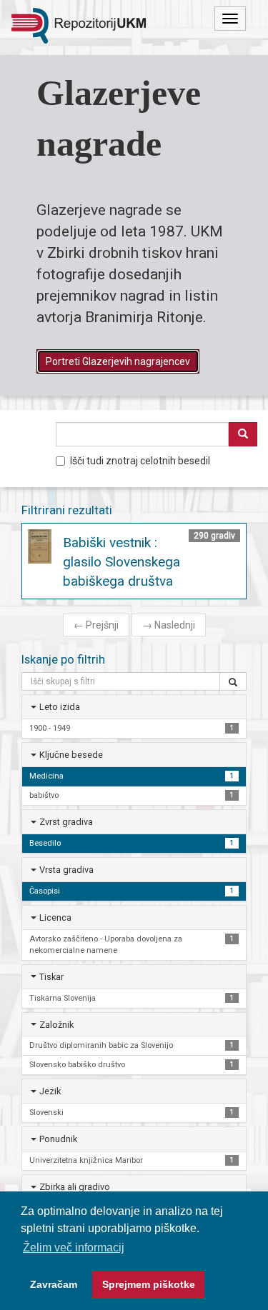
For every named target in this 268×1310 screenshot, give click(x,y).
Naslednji (168, 625)
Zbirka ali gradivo (74, 1186)
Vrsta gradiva (66, 869)
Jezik (50, 1091)
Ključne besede (71, 754)
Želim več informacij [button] (73, 1247)
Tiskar (51, 976)
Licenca (55, 917)
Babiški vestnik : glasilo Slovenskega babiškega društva (121, 561)
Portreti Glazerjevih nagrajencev (118, 361)
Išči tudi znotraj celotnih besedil (140, 460)
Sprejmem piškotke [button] (148, 1284)
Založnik (56, 1024)
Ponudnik (58, 1139)
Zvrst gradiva (66, 821)
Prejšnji (96, 625)
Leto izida (59, 706)
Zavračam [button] (53, 1284)
